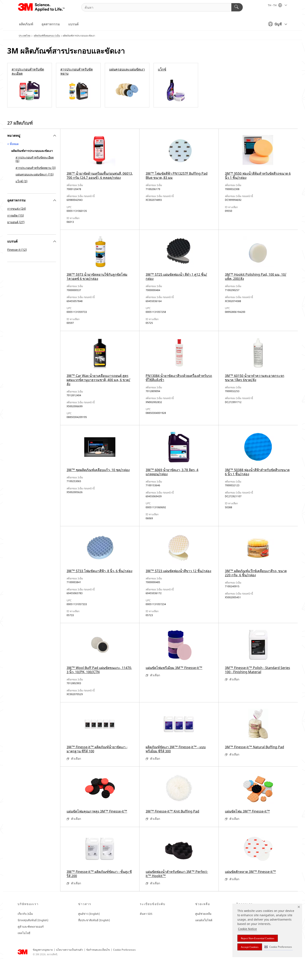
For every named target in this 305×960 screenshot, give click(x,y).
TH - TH (272, 5)
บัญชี (278, 24)
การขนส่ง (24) (16, 209)
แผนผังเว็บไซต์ (203, 920)
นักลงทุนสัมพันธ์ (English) (33, 920)
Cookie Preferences (124, 949)
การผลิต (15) (15, 215)
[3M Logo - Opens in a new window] (41, 7)
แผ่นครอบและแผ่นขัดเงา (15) (35, 174)
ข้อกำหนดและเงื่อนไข (98, 949)
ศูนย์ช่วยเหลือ (203, 914)
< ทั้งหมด (13, 144)
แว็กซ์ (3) (21, 181)
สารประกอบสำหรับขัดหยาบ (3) (36, 168)
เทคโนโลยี (24, 933)
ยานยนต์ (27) (15, 222)
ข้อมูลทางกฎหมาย (43, 949)
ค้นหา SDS (146, 914)
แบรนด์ (73, 24)
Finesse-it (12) (17, 250)
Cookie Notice (247, 929)
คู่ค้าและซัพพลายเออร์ (31, 926)
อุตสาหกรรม (50, 24)
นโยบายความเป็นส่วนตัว (69, 949)
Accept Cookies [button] (250, 947)
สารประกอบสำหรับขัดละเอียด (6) (35, 159)
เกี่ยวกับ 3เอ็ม (25, 914)
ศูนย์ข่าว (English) (89, 914)
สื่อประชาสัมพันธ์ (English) (94, 920)
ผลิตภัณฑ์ (26, 24)
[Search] (237, 7)
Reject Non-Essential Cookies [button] (257, 938)
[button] (278, 946)
